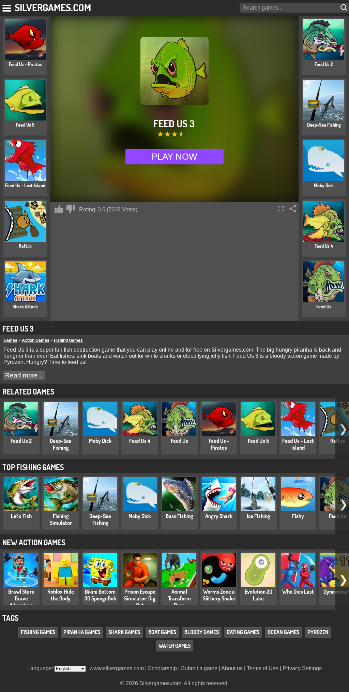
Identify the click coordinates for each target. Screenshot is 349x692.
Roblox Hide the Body (60, 595)
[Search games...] (344, 8)
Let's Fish (21, 516)
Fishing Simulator (61, 519)
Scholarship (162, 668)
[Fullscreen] (281, 208)
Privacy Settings (302, 668)
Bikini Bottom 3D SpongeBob (100, 595)
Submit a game (199, 668)
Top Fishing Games (33, 467)
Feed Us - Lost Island (298, 444)
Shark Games (124, 632)
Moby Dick (100, 440)
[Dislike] (70, 209)
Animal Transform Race (179, 598)
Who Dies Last (298, 591)
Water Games (174, 645)
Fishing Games (68, 340)
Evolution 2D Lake (258, 595)
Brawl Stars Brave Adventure (21, 598)
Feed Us (179, 440)
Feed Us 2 (21, 440)
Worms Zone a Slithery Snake (219, 595)
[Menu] (7, 7)
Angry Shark (218, 516)
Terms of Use (262, 668)
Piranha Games (81, 632)
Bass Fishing (179, 516)
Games (10, 340)
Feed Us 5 (258, 440)
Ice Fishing (258, 516)
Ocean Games (283, 632)
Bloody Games (201, 632)
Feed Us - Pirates (219, 444)
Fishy (298, 516)
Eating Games (243, 632)
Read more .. (24, 375)
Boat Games (162, 632)
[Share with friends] (292, 208)
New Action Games (33, 542)
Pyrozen (318, 632)
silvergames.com (53, 7)
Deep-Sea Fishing (61, 444)
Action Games (35, 340)
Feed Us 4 (139, 440)
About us (232, 668)
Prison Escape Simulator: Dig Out (139, 598)
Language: (41, 668)
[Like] (59, 209)
